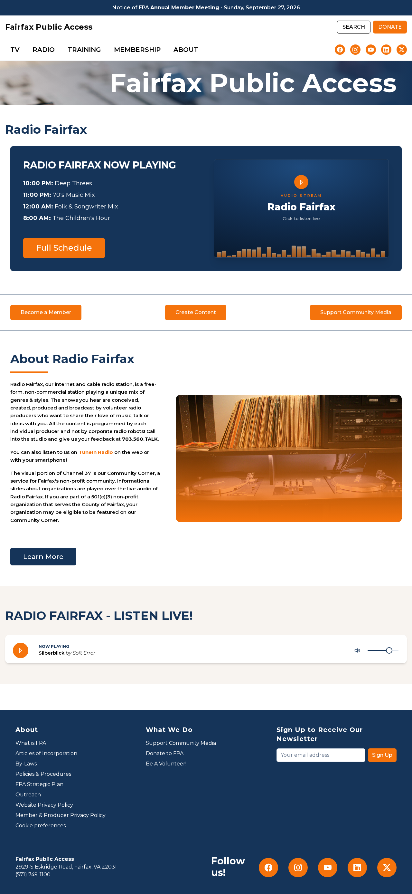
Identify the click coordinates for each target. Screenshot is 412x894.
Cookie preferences (40, 825)
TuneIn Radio (96, 452)
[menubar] (104, 49)
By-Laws (26, 764)
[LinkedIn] (386, 49)
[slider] (389, 650)
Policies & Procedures (43, 774)
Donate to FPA (164, 753)
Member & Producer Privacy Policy (60, 815)
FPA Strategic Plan (39, 784)
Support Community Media (181, 743)
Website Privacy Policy (44, 805)
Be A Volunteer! (166, 764)
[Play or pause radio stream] (20, 650)
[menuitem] (15, 49)
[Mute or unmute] (357, 650)
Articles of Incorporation (46, 753)
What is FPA (30, 743)
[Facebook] (340, 49)
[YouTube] (371, 49)
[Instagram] (355, 49)
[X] (402, 49)
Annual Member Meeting (184, 8)
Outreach (28, 795)
